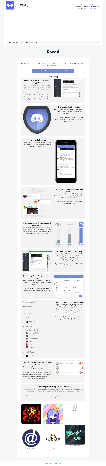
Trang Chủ (11, 42)
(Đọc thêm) (94, 8)
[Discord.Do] (10, 9)
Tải (17, 42)
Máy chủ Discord (34, 42)
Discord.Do (20, 4)
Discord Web (24, 42)
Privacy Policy (57, 463)
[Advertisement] (53, 25)
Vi (97, 42)
